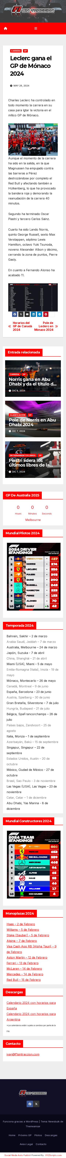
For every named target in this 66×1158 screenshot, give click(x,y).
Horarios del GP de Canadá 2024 (22, 326)
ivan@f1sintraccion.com (23, 1054)
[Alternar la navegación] (35, 28)
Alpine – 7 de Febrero (22, 941)
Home (12, 1135)
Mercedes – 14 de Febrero (25, 974)
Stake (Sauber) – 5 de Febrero (28, 935)
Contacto (41, 1144)
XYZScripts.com (53, 1155)
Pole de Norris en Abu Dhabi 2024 (32, 422)
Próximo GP (25, 1135)
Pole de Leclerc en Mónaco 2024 (43, 326)
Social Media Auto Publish (17, 1155)
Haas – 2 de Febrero (21, 924)
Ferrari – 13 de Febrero (22, 963)
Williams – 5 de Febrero (23, 929)
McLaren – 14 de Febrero (24, 968)
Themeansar (33, 1126)
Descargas (51, 1135)
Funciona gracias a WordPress (21, 1121)
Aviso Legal (26, 1144)
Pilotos (38, 1135)
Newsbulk (54, 1121)
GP (25, 51)
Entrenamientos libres (22, 455)
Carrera (16, 51)
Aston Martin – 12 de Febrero (27, 957)
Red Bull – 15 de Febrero (24, 980)
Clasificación (17, 415)
